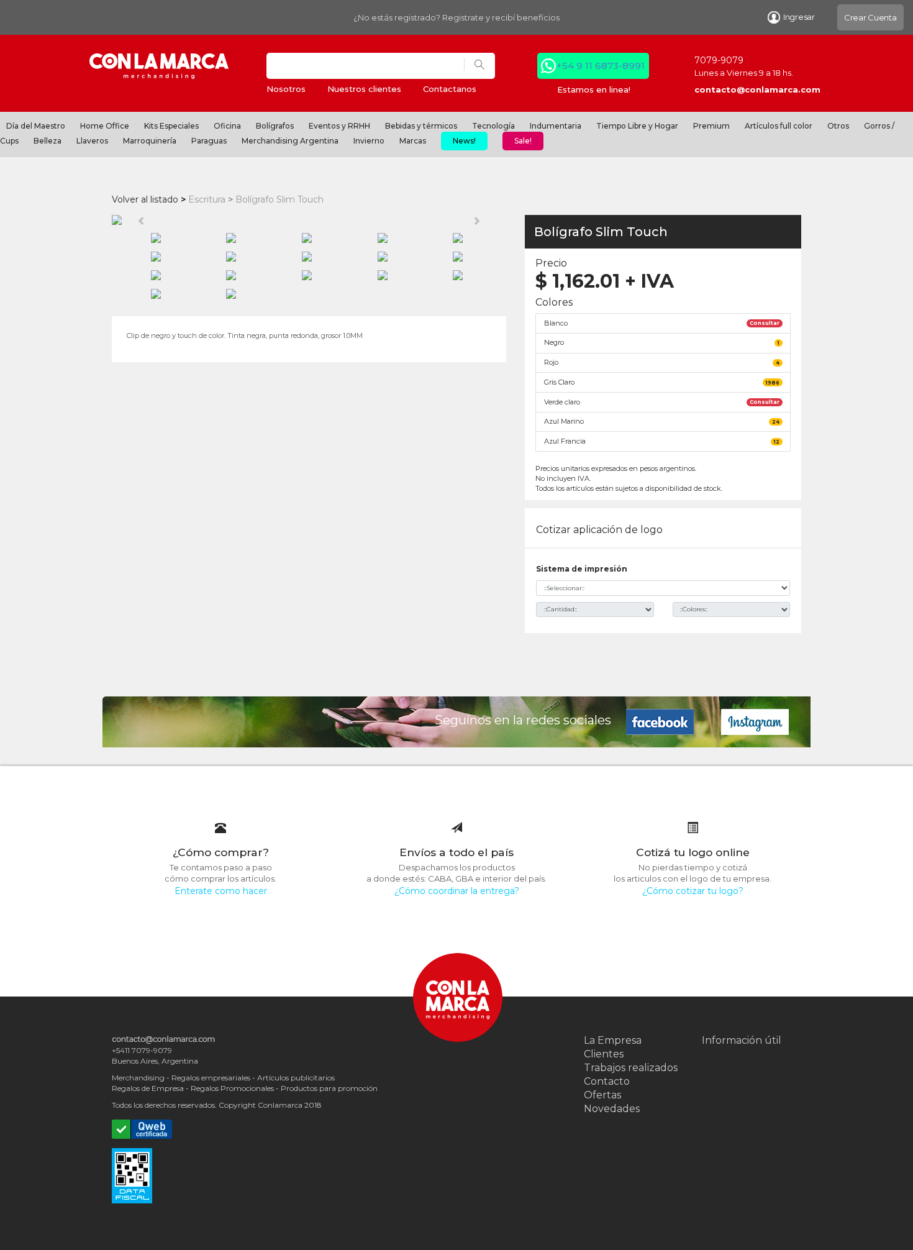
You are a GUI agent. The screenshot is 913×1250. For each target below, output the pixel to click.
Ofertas (602, 1095)
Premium (711, 125)
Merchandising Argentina (290, 140)
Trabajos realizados (631, 1068)
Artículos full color (778, 125)
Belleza (47, 140)
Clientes (604, 1054)
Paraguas (209, 140)
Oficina (227, 125)
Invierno (368, 140)
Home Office (104, 125)
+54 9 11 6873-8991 (600, 65)
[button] (141, 220)
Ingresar (799, 17)
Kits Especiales (171, 125)
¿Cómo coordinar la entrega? (456, 890)
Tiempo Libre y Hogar (637, 125)
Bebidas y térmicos (421, 125)
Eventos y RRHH (339, 125)
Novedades (612, 1109)
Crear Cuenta (870, 17)
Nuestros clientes (364, 89)
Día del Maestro (35, 125)
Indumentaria (555, 125)
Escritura (206, 199)
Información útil (741, 1040)
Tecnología (493, 125)
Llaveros (92, 140)
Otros (838, 125)
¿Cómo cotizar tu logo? (692, 890)
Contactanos (449, 89)
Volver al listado (145, 199)
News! (464, 140)
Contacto (607, 1081)
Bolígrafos (275, 125)
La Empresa (613, 1040)
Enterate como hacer (221, 890)
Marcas (412, 140)
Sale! (523, 140)
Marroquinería (149, 140)
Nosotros (286, 89)
